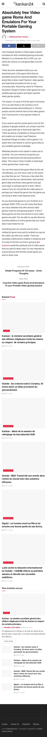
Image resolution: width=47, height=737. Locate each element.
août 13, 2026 (8, 581)
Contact (5, 724)
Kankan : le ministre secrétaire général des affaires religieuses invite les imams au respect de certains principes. (22, 339)
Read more (8, 641)
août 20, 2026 (8, 438)
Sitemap (36, 724)
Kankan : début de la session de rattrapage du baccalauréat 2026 (18, 433)
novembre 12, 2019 (12, 40)
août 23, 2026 (8, 393)
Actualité (8, 378)
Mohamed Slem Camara (19, 36)
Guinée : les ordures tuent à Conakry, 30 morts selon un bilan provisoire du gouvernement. (22, 386)
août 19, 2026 (8, 486)
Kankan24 (26, 724)
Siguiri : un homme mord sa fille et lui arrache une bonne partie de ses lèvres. (22, 525)
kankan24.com (12, 729)
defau (6, 331)
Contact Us (15, 724)
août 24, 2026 (8, 346)
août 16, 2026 (8, 530)
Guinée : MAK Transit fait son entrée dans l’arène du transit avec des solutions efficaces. (23, 479)
